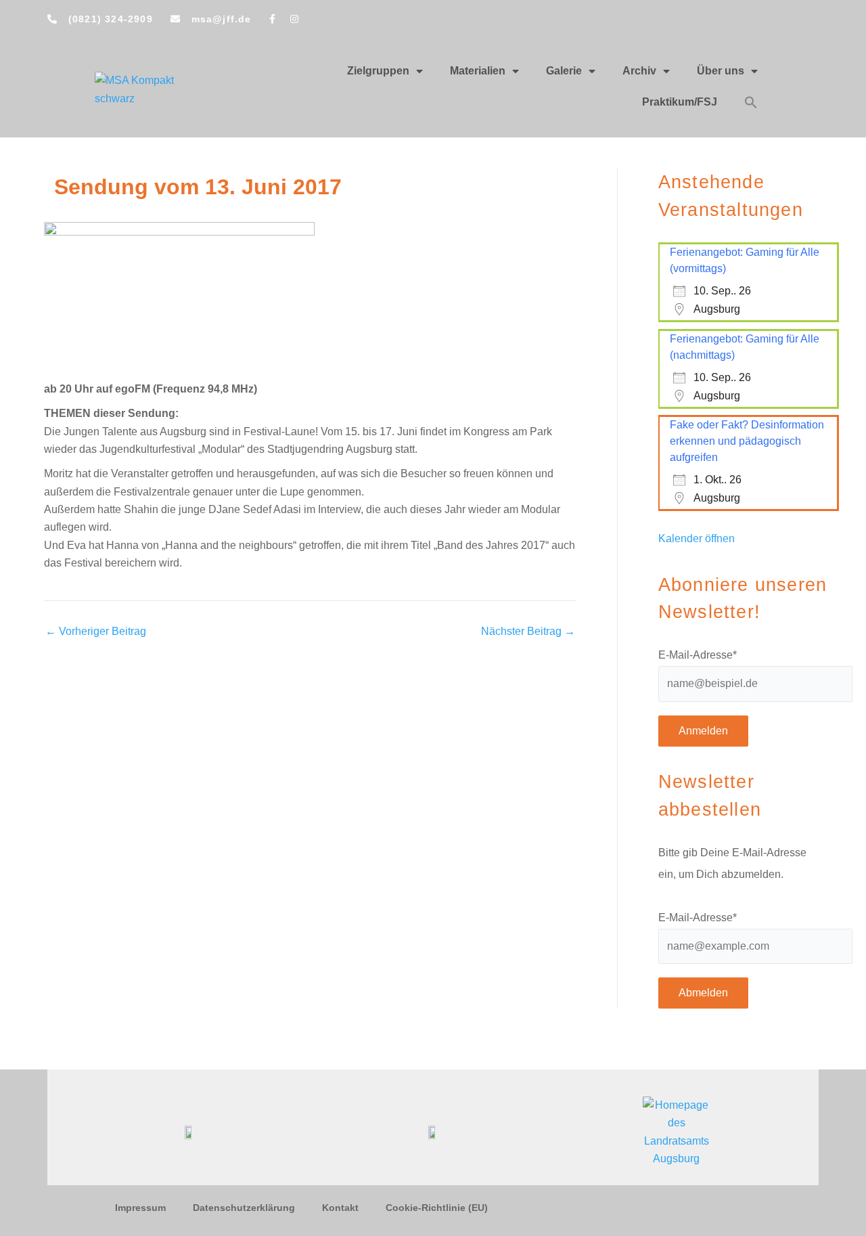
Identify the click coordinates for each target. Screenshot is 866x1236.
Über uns (720, 70)
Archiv (639, 70)
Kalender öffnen (696, 538)
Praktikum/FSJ (679, 102)
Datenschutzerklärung (244, 1207)
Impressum (140, 1207)
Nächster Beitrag (528, 631)
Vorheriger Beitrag (95, 631)
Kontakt (340, 1207)
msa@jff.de (221, 19)
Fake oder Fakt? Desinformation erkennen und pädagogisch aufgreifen (747, 441)
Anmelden (703, 730)
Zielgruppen (378, 70)
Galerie (564, 70)
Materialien (477, 70)
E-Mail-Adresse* (697, 655)
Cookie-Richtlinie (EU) (437, 1207)
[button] (751, 102)
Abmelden (703, 992)
